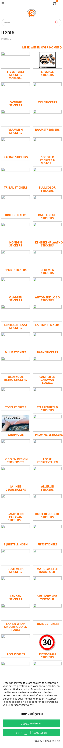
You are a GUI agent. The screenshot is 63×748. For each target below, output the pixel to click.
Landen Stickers (15, 597)
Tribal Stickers (15, 187)
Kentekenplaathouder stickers (48, 244)
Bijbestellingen (16, 544)
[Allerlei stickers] (47, 475)
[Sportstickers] (15, 258)
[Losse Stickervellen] (47, 447)
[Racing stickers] (15, 145)
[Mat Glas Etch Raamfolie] (47, 557)
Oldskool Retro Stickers (15, 378)
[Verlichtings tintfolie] (47, 585)
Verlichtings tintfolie (47, 597)
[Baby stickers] (47, 341)
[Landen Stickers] (15, 585)
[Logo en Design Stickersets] (15, 447)
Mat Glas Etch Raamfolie (47, 570)
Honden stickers (15, 244)
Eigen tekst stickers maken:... (15, 75)
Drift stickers (15, 215)
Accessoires (15, 654)
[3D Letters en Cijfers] (47, 670)
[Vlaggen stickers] (15, 286)
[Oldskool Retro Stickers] (15, 365)
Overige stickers (15, 103)
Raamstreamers (47, 130)
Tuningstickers (47, 624)
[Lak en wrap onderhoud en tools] (15, 612)
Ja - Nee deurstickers (15, 488)
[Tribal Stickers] (15, 176)
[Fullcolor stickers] (47, 176)
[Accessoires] (15, 642)
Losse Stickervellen (47, 460)
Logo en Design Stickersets (16, 460)
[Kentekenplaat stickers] (15, 313)
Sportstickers (16, 270)
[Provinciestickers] (47, 423)
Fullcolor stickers (47, 189)
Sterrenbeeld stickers (47, 408)
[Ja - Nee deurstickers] (15, 475)
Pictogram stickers (47, 655)
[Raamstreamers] (47, 118)
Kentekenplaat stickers (15, 326)
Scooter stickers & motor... (47, 160)
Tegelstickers (15, 407)
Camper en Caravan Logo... (47, 380)
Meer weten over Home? (41, 47)
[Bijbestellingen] (15, 533)
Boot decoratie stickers (47, 515)
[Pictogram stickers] (47, 642)
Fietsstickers (47, 544)
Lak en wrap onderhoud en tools (15, 627)
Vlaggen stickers (15, 298)
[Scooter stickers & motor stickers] (47, 145)
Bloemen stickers (47, 271)
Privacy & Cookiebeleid (47, 741)
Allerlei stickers (47, 488)
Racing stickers (16, 157)
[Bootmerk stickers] (15, 557)
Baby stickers (47, 352)
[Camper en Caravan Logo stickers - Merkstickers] (47, 365)
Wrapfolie (16, 435)
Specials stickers (47, 73)
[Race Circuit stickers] (47, 203)
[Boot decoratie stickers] (47, 502)
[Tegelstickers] (15, 395)
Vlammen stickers (15, 131)
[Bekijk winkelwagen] (55, 3)
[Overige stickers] (15, 91)
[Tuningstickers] (47, 612)
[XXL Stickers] (47, 91)
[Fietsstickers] (47, 533)
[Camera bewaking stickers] (15, 670)
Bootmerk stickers (16, 570)
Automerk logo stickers (47, 298)
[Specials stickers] (47, 60)
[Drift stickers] (15, 203)
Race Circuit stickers (47, 216)
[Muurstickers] (15, 341)
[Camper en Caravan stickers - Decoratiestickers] (15, 502)
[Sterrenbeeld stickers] (47, 395)
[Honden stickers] (15, 231)
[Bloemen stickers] (47, 258)
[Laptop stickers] (47, 313)
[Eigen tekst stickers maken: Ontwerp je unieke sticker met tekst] (15, 60)
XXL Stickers (47, 102)
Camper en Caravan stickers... (16, 517)
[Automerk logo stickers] (47, 286)
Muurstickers (15, 352)
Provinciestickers (48, 435)
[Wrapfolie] (15, 423)
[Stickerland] (32, 13)
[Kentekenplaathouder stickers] (47, 231)
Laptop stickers (47, 325)
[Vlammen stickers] (15, 118)
